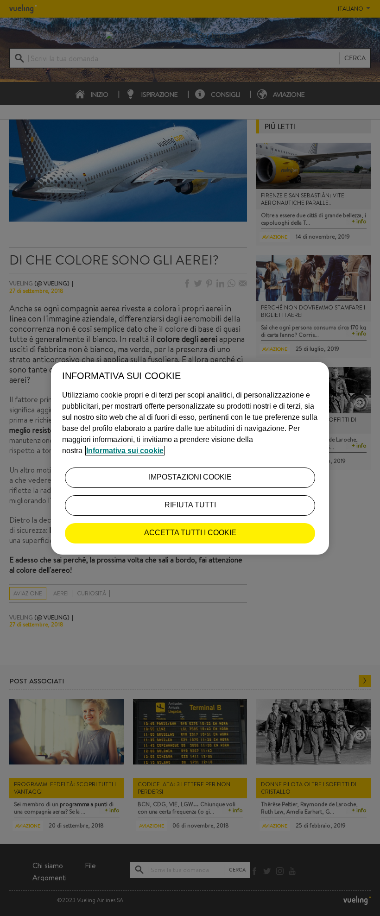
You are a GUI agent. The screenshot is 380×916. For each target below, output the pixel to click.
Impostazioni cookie (190, 477)
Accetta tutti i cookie (190, 533)
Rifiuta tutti (190, 505)
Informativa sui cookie (125, 451)
